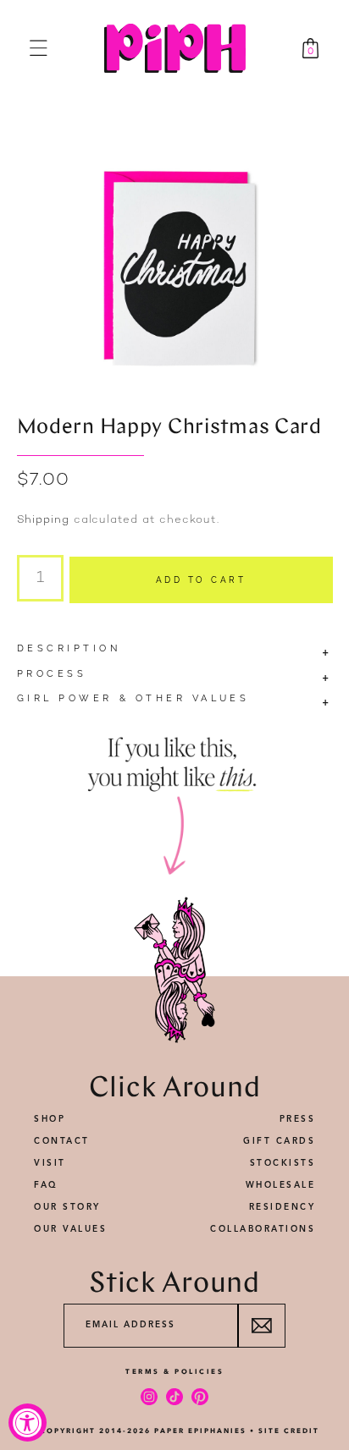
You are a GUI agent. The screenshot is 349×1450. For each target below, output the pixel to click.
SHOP (49, 1119)
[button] (38, 48)
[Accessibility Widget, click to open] (27, 1422)
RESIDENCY (282, 1207)
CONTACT (62, 1141)
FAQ (46, 1185)
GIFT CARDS (279, 1141)
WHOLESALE (281, 1185)
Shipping (43, 520)
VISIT (50, 1163)
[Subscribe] (261, 1326)
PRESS (298, 1119)
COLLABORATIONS (262, 1229)
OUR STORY (67, 1207)
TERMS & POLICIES (174, 1371)
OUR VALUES (70, 1229)
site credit (288, 1430)
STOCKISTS (283, 1163)
